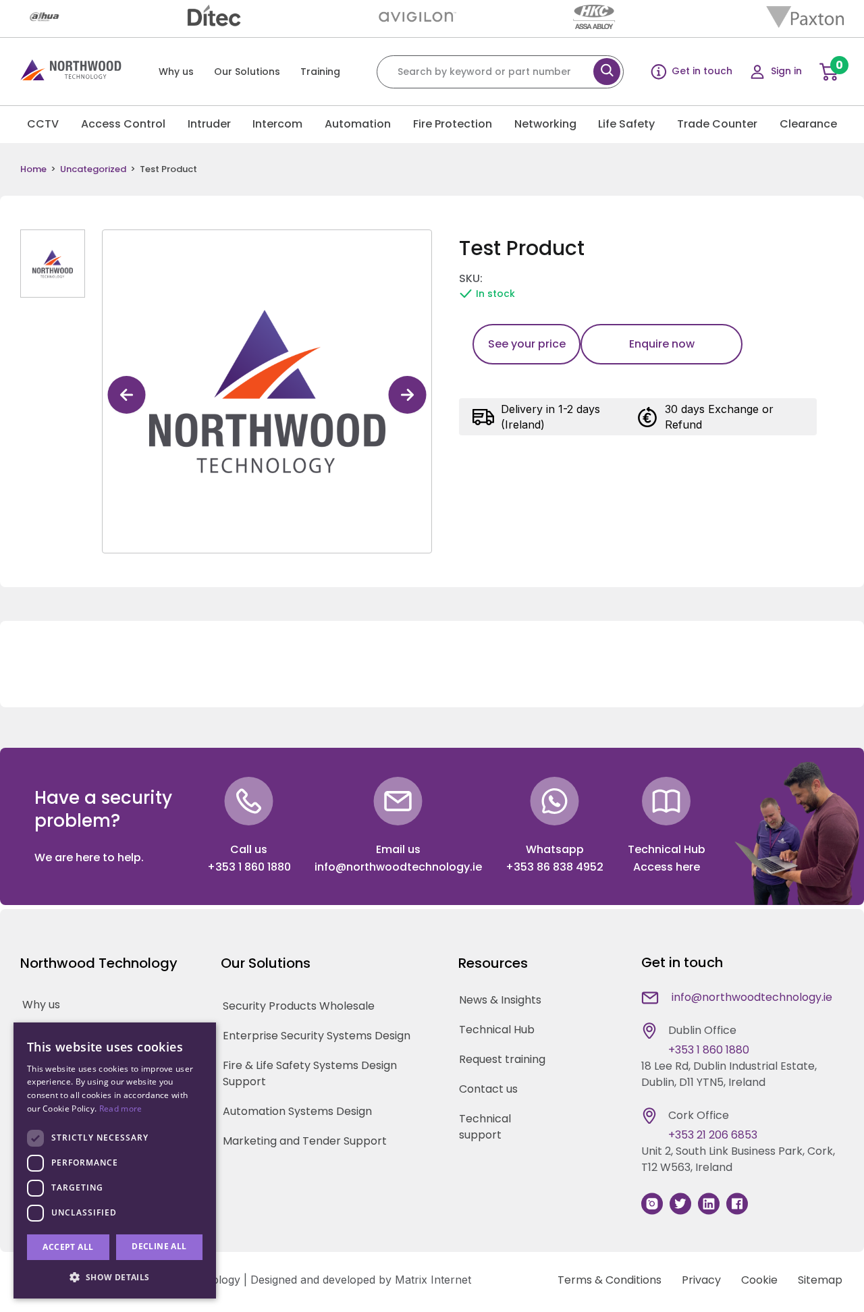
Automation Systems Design (297, 1111)
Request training (502, 1059)
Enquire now (662, 344)
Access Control (123, 124)
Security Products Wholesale (299, 1006)
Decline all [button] (159, 1246)
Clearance (808, 124)
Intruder (209, 124)
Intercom (277, 124)
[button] (114, 1277)
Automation (358, 124)
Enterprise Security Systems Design (316, 1035)
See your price (527, 344)
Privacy (701, 1280)
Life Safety (626, 124)
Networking (545, 124)
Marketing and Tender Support (305, 1141)
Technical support (485, 1127)
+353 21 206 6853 (712, 1135)
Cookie (759, 1280)
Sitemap (820, 1280)
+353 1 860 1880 (249, 867)
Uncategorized (93, 169)
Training (320, 71)
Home (33, 169)
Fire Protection (452, 124)
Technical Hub (497, 1029)
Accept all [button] (68, 1247)
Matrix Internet (433, 1279)
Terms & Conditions (610, 1280)
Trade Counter (717, 124)
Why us (176, 71)
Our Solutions (247, 71)
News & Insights (500, 1000)
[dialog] (115, 1160)
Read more (120, 1108)
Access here (666, 867)
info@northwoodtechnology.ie (398, 867)
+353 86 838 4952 (554, 867)
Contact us (488, 1089)
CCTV (43, 124)
